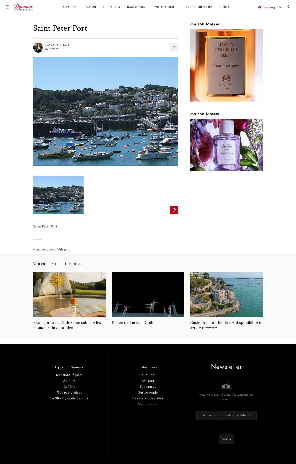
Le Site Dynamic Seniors (69, 398)
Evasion (90, 7)
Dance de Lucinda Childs (134, 323)
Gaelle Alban (58, 45)
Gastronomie (137, 7)
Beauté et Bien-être (197, 7)
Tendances (111, 7)
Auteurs (69, 381)
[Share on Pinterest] (174, 210)
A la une (70, 7)
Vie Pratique (165, 7)
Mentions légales (69, 375)
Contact (226, 7)
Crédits (69, 387)
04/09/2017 (52, 49)
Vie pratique (148, 404)
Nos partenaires (69, 392)
